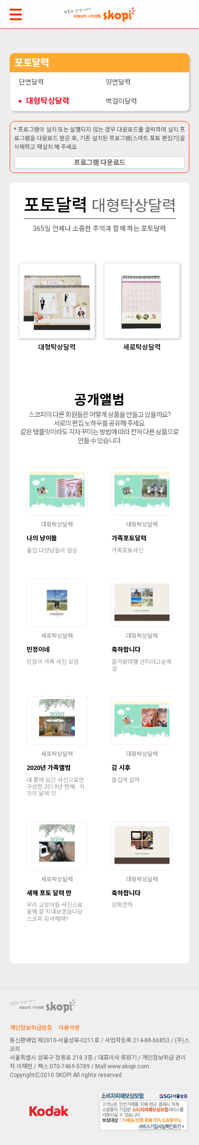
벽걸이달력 (121, 101)
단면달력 (31, 82)
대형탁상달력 (48, 101)
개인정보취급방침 (31, 1027)
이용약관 (69, 1027)
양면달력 (118, 82)
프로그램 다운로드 (100, 162)
